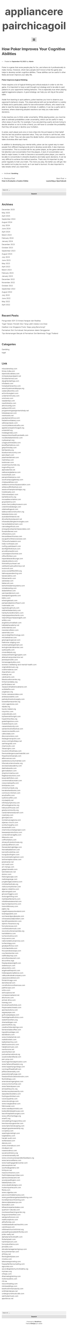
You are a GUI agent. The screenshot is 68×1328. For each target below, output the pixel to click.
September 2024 (8, 219)
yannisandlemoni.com (10, 593)
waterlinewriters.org (10, 1020)
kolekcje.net (7, 674)
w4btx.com (6, 620)
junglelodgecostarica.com (12, 882)
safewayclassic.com (10, 423)
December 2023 (8, 244)
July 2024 (6, 225)
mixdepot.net (7, 1148)
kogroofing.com (8, 467)
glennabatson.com (9, 771)
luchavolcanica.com (9, 936)
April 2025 (6, 216)
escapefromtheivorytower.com (14, 539)
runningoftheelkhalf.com (11, 1069)
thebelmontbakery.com (11, 420)
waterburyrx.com (8, 965)
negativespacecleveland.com (13, 911)
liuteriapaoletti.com (9, 914)
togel (4, 353)
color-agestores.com (10, 704)
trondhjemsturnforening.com (13, 1200)
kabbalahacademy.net (10, 625)
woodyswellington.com (11, 1180)
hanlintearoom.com (9, 1242)
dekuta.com (6, 1143)
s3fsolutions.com (8, 534)
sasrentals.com (8, 632)
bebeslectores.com (9, 514)
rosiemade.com (8, 605)
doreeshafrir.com (8, 827)
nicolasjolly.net (7, 800)
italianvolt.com (7, 583)
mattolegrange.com (9, 879)
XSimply (32, 1323)
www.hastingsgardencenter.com (14, 1163)
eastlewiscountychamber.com (13, 761)
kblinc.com (6, 598)
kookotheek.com (8, 475)
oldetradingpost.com (10, 509)
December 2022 (8, 279)
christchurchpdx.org (10, 788)
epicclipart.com (8, 455)
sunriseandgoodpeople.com (13, 916)
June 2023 (6, 260)
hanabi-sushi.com (9, 1138)
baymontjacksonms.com (11, 904)
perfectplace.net (8, 684)
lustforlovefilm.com (9, 798)
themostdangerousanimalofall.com (15, 753)
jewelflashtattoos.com (10, 445)
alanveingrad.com (9, 891)
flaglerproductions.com (11, 776)
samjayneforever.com (10, 1217)
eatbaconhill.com (8, 408)
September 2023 (8, 251)
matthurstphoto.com (10, 1220)
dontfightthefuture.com (11, 549)
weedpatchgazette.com (11, 595)
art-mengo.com (8, 867)
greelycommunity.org (10, 810)
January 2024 (7, 241)
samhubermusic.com (10, 1296)
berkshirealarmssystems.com (13, 586)
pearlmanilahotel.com (10, 457)
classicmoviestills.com (10, 731)
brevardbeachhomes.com (12, 536)
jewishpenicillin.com (10, 660)
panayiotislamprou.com (11, 477)
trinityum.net (7, 1170)
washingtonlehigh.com (11, 1133)
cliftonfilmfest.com (9, 556)
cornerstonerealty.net (10, 1155)
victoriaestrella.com (9, 948)
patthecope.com (8, 988)
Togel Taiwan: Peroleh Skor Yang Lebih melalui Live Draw (24, 324)
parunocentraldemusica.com (13, 1195)
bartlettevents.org (9, 497)
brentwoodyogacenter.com (12, 1123)
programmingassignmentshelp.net (15, 411)
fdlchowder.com (8, 1106)
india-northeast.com (10, 544)
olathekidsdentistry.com (11, 610)
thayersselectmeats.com (11, 1007)
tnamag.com (7, 1002)
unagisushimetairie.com (11, 443)
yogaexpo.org (7, 692)
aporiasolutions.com (10, 1010)
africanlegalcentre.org (10, 805)
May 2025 (6, 213)
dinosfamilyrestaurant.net (12, 519)
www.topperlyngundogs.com (13, 1067)
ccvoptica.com (7, 1131)
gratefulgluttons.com (10, 721)
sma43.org (6, 1118)
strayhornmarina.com (10, 773)
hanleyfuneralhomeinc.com (12, 613)
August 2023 (7, 254)
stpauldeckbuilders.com (11, 1094)
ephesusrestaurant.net (11, 1178)
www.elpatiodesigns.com (12, 1185)
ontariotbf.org (7, 430)
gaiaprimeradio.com (9, 869)
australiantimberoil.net (10, 517)
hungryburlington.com (10, 854)
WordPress (37, 1321)
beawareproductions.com (12, 832)
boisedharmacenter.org (11, 702)
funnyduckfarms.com (10, 1244)
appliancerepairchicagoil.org (13, 428)
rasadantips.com (8, 401)
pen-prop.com (7, 1059)
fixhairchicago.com (9, 980)
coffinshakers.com (9, 840)
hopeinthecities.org (9, 719)
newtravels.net (8, 415)
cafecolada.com (8, 734)
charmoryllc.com (8, 746)
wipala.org (6, 706)
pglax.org (5, 909)
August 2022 (7, 292)
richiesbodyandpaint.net (11, 376)
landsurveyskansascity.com (12, 1091)
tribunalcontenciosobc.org (12, 763)
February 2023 (8, 273)
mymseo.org (7, 1271)
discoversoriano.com (10, 736)
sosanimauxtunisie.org (11, 465)
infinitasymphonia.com (11, 803)
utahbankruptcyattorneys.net (13, 566)
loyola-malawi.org (9, 709)
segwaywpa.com (8, 1012)
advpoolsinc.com (8, 968)
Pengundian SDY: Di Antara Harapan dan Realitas (21, 321)
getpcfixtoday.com (9, 448)
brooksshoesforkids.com (11, 1005)
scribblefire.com (8, 689)
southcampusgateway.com (12, 480)
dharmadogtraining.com (11, 1276)
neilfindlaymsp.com (9, 956)
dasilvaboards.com (9, 768)
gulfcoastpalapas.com (10, 1015)
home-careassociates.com (12, 694)
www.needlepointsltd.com (12, 1109)
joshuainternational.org (11, 1054)
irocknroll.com (7, 568)
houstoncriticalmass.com (11, 751)
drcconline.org (7, 961)
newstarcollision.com (10, 630)
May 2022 (6, 301)
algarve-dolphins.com (10, 889)
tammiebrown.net (9, 872)
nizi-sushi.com (7, 864)
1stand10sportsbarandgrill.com (14, 618)
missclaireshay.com (9, 369)
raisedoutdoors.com (10, 561)
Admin (31, 61)
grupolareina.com (9, 502)
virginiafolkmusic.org (10, 667)
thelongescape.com (10, 877)
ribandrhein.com (8, 672)
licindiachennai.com (10, 378)
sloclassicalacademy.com (12, 766)
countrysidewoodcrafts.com (13, 425)
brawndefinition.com (10, 778)
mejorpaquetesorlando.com (13, 615)
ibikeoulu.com (7, 837)
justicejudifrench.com (10, 845)
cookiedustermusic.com (11, 928)
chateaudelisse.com (10, 482)
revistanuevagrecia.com (11, 820)
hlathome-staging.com (11, 642)
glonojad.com (7, 817)
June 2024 (6, 229)
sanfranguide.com (9, 743)
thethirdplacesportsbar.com (13, 1175)
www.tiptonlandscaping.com (13, 1126)
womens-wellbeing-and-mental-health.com (19, 665)
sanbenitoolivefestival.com (12, 729)
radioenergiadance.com (11, 472)
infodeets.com (7, 383)
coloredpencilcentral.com (12, 554)
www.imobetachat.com (11, 1037)
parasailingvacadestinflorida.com (15, 1232)
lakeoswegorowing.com (11, 1261)
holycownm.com (8, 938)
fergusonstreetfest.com (11, 1215)
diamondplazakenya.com (12, 1202)
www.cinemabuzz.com (11, 1146)
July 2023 (6, 257)
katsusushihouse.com (10, 808)
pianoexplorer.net (9, 1165)
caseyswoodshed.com (10, 978)
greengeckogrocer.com (11, 640)
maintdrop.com (8, 460)
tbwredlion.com (8, 1205)
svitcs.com (6, 990)
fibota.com (6, 1190)
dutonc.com (6, 874)
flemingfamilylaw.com (10, 1257)
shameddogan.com (9, 1022)
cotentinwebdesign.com (11, 507)
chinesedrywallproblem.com (13, 919)
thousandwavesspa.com (11, 951)
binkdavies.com (8, 785)
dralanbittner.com (9, 591)
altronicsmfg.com (8, 406)
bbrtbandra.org (8, 450)
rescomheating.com (10, 1284)
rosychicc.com (7, 711)
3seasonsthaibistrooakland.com (14, 687)
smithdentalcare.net (10, 1291)
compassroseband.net (10, 995)
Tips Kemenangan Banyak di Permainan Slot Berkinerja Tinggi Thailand (30, 333)
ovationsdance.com (9, 669)
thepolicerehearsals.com (11, 756)
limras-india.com (8, 371)
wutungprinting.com (10, 896)
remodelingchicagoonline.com (14, 1121)
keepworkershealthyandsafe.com (15, 435)
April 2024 (6, 232)
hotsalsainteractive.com (11, 386)
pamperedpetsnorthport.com (13, 603)
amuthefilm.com (8, 795)
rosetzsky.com (7, 815)
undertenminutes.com (10, 396)
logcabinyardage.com (10, 1032)
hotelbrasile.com (8, 492)
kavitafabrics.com (9, 933)
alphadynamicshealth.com (12, 1237)
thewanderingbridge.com (12, 847)
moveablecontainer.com (11, 499)
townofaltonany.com (10, 906)
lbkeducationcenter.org (11, 679)
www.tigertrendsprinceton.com (14, 1062)
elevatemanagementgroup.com (14, 1249)
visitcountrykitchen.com (11, 887)
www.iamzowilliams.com (11, 1160)
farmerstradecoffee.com (11, 1030)
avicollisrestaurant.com (11, 958)
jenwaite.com (7, 1247)
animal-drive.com (8, 1000)
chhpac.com (7, 1274)
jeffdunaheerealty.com (11, 1072)
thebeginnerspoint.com (11, 739)
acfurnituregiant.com (10, 393)
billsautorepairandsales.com (13, 1207)
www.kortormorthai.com (11, 1084)
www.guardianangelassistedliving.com (17, 1197)
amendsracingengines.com (12, 1081)
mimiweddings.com (9, 1286)
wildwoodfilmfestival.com (12, 487)
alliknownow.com (8, 758)
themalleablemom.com (11, 850)
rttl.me (4, 1281)
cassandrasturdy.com (10, 726)
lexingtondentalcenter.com (12, 647)
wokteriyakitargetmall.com (12, 645)
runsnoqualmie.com (9, 1099)
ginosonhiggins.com (10, 894)
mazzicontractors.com (10, 1173)
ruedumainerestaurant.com (12, 813)
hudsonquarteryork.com (11, 1187)
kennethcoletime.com (10, 852)
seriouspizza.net (8, 993)
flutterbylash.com (9, 1239)
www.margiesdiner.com (11, 1104)
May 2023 (6, 263)
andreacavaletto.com (10, 697)
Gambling (14, 173)
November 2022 (8, 282)
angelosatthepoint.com (11, 970)
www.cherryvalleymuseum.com (14, 504)
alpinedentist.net (8, 470)
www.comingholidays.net (12, 741)
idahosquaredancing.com (12, 573)
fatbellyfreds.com (9, 1183)
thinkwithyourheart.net (11, 563)
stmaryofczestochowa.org (12, 842)
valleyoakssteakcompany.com (14, 975)
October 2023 (7, 248)
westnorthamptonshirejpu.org (13, 489)
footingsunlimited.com (10, 1096)
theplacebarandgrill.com (11, 963)
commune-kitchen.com (11, 793)
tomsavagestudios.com (11, 662)
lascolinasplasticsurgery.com (13, 1113)
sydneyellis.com (8, 650)
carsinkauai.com (8, 1227)
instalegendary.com (9, 433)
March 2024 (7, 235)
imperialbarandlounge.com (12, 559)
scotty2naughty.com (10, 825)
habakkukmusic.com (10, 1047)
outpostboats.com (9, 714)
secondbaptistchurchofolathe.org (15, 1269)
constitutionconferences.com (13, 985)
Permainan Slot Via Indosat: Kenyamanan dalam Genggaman (26, 330)
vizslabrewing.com (9, 588)
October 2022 (7, 286)
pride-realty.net (8, 1234)
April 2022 (6, 305)
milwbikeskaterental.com (12, 901)
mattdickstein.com (9, 1039)
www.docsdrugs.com (10, 1101)
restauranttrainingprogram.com (14, 655)
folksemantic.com (9, 578)
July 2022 (6, 295)
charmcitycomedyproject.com (13, 830)
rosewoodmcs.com (9, 1150)
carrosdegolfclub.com (10, 526)
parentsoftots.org (8, 1025)
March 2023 (7, 270)
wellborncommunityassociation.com (16, 485)
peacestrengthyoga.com (11, 1074)
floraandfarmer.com (9, 531)
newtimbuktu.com (9, 403)
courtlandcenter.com (10, 953)
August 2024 (7, 222)
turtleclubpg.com (8, 943)
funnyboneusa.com (9, 926)
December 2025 (8, 210)
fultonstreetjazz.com (10, 494)
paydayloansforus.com (11, 418)
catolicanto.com (8, 677)
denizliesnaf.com (8, 983)
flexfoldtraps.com (9, 1079)
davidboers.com (8, 1035)
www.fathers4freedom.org (12, 1064)
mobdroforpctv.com (9, 724)
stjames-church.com (10, 822)
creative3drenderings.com (12, 1027)
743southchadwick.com (11, 541)
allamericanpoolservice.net (12, 657)
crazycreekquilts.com (10, 783)
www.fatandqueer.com (11, 1086)
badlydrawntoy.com (9, 1042)
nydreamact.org (8, 440)
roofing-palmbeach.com (11, 546)
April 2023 (6, 267)
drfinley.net (6, 1254)
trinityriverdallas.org (9, 682)
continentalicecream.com (12, 780)
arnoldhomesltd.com (10, 551)
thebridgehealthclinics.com (12, 1017)
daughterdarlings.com (10, 381)
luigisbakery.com (8, 1136)
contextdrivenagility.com (11, 835)
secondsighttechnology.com (13, 635)
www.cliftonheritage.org (11, 1116)
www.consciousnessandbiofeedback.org (18, 1158)
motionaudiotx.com (9, 1279)
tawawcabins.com (9, 576)
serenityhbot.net (8, 1052)
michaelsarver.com (9, 637)
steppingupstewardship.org (12, 1128)
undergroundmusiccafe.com (13, 1294)
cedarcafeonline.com (10, 391)
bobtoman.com (8, 462)
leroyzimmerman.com (10, 1252)
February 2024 (8, 238)
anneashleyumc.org (9, 1089)
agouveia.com (7, 1266)
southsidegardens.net (10, 1168)
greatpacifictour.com (10, 946)
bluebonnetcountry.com (11, 452)
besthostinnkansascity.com (12, 1289)
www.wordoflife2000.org (12, 571)
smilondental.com (9, 628)
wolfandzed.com (8, 1141)
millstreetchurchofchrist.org (13, 1229)
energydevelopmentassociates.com (16, 529)
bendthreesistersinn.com (12, 921)
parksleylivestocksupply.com (13, 699)
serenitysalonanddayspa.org (13, 388)
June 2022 (6, 298)
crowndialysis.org (9, 652)
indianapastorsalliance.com (12, 973)
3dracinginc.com (8, 748)
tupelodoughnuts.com (10, 608)
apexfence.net (7, 1298)
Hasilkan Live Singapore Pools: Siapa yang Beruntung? (23, 327)
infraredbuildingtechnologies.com (15, 522)
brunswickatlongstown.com (13, 857)
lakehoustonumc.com (10, 1044)
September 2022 (8, 289)
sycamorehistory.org (10, 1153)
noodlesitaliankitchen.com (12, 438)
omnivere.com (7, 398)
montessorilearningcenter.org (13, 1212)
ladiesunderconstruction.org (13, 512)
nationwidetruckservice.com (13, 941)
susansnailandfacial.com (11, 1057)
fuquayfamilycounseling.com (13, 1264)
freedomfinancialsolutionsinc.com (15, 1076)
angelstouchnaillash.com (11, 623)
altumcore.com (8, 998)
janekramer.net (8, 862)
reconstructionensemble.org (13, 931)
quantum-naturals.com (11, 1210)
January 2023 (7, 276)
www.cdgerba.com (9, 1192)
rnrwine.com (7, 1259)
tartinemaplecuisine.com (11, 859)
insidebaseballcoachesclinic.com (15, 1224)
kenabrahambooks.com (11, 790)
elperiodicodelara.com (10, 374)
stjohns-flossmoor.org (10, 924)
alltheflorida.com (8, 1222)
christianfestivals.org (10, 884)
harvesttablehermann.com (12, 524)
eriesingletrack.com (9, 600)
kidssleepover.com (9, 413)
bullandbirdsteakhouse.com (13, 1111)
